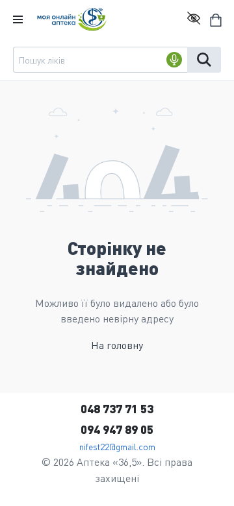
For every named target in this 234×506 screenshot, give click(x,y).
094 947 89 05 (117, 429)
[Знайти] (204, 60)
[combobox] (100, 60)
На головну (117, 345)
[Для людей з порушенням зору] (193, 19)
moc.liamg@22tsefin (117, 446)
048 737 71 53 (117, 408)
